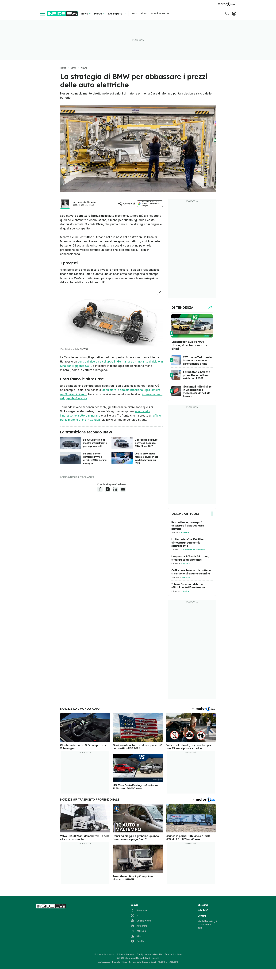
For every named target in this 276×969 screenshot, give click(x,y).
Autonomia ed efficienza (193, 549)
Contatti (202, 915)
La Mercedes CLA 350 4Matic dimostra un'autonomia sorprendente (188, 542)
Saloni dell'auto (159, 13)
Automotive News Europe (80, 476)
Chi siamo (203, 905)
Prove (98, 13)
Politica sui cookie (125, 954)
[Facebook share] (100, 489)
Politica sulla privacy (104, 954)
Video (143, 13)
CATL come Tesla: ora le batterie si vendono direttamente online (191, 572)
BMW (73, 68)
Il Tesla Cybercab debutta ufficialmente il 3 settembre (188, 586)
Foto (134, 13)
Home (63, 68)
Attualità (185, 563)
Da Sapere (115, 13)
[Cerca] (227, 13)
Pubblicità (203, 910)
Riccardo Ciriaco (86, 201)
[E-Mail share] (123, 489)
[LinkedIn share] (115, 489)
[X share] (108, 489)
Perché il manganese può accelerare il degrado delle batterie (187, 525)
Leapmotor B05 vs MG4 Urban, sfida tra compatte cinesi (190, 558)
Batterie (185, 532)
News (84, 13)
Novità (186, 591)
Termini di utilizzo (173, 954)
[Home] (62, 14)
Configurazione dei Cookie (149, 954)
